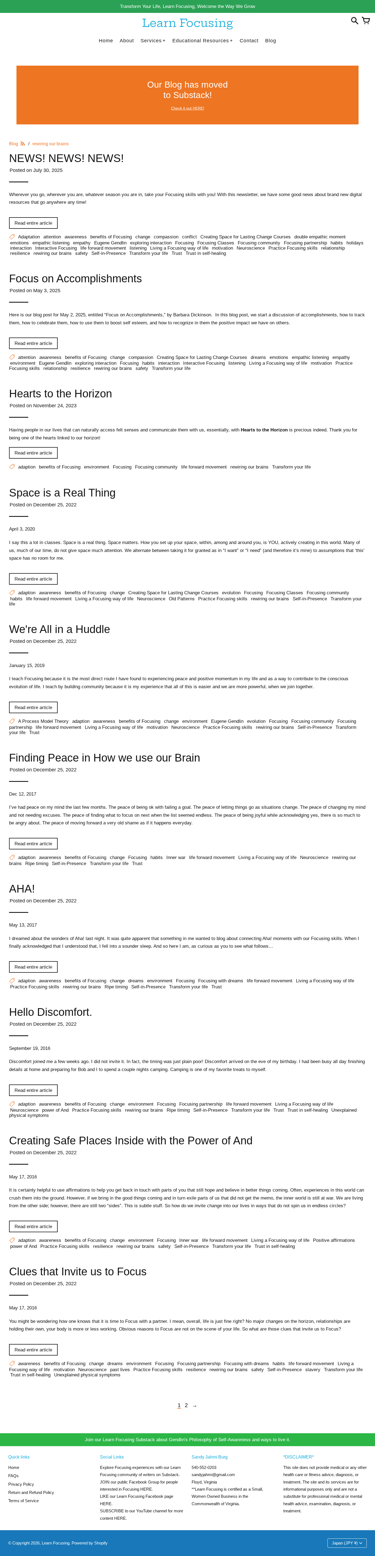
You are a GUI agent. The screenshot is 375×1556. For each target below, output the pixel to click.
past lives (120, 1369)
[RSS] (22, 143)
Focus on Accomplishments (75, 278)
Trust (177, 253)
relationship (333, 248)
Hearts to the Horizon (60, 393)
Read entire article (33, 223)
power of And (55, 1110)
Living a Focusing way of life (179, 248)
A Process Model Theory (43, 721)
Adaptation (29, 236)
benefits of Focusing (111, 236)
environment (22, 363)
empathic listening (50, 242)
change (142, 236)
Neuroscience (251, 248)
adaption (26, 466)
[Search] (355, 21)
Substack (170, 1474)
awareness (76, 236)
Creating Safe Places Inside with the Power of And (131, 1140)
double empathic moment (320, 236)
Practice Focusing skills (293, 248)
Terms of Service (23, 1500)
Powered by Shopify (90, 1543)
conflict (189, 236)
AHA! (22, 889)
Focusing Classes (215, 242)
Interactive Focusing (56, 248)
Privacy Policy (21, 1484)
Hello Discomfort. (50, 1012)
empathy (82, 242)
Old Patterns (182, 598)
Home (13, 1467)
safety (81, 253)
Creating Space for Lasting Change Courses (245, 236)
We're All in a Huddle (59, 629)
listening (138, 248)
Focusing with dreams (220, 980)
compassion (166, 236)
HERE (105, 1503)
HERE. (146, 1489)
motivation (222, 248)
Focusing (184, 242)
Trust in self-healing (206, 253)
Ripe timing (36, 863)
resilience (20, 253)
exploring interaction (151, 242)
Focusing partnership (305, 242)
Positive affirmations (334, 1240)
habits (337, 242)
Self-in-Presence (108, 253)
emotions (19, 242)
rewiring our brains (52, 253)
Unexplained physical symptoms (87, 1374)
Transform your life (148, 253)
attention (52, 236)
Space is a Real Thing (62, 493)
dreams (258, 357)
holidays (354, 242)
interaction (21, 248)
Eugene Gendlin (110, 242)
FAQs (13, 1475)
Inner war (176, 857)
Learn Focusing (55, 1543)
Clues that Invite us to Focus (78, 1271)
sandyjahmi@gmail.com (213, 1474)
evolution (231, 592)
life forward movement (103, 248)
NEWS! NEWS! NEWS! (66, 158)
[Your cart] (366, 21)
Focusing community (259, 242)
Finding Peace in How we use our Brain (104, 758)
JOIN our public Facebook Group (129, 1482)
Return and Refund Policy (31, 1492)
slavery (312, 1369)
